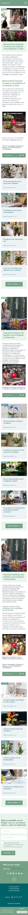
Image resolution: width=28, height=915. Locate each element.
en (15, 897)
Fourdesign (17, 903)
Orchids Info (5, 3)
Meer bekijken (13, 284)
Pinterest (4, 147)
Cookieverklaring (14, 888)
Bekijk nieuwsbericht (9, 187)
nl (12, 897)
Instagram (12, 146)
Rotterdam (14, 140)
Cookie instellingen (14, 890)
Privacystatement (14, 886)
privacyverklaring (17, 846)
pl (21, 897)
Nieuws (4, 9)
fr (19, 897)
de (17, 897)
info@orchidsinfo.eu (17, 869)
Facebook (19, 146)
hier (7, 387)
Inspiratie (4, 165)
